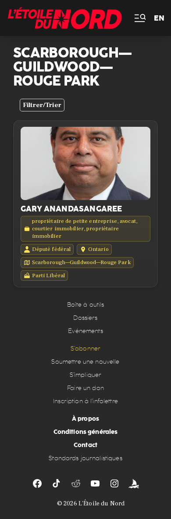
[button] (139, 18)
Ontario (98, 249)
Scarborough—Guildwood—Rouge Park (81, 262)
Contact (85, 444)
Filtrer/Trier (42, 105)
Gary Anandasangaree (71, 209)
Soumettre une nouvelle (85, 362)
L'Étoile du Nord (101, 504)
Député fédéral (51, 249)
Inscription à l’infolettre (85, 401)
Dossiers (85, 318)
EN (159, 18)
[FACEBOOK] (37, 483)
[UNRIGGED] (133, 483)
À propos (85, 418)
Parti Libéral (48, 275)
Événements (85, 331)
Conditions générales (85, 431)
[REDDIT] (76, 483)
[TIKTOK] (56, 483)
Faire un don (85, 388)
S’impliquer (86, 375)
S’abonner (85, 348)
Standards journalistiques (85, 458)
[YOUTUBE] (95, 483)
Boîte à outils (85, 305)
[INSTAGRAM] (114, 483)
